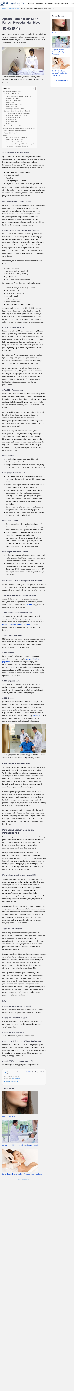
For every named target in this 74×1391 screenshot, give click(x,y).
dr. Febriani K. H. (27, 1072)
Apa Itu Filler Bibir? (9, 1116)
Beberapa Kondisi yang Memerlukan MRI (17, 111)
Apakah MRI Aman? (10, 133)
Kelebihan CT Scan (11, 106)
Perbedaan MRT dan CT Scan (13, 94)
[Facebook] (18, 28)
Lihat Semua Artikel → (24, 1180)
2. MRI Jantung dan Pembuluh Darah (16, 115)
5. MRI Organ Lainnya (12, 121)
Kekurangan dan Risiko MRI (14, 104)
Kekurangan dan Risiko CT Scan (15, 109)
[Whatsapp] (4, 28)
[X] (13, 28)
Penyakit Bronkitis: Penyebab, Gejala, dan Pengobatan (21, 1145)
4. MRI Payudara (11, 119)
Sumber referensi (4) (12, 1081)
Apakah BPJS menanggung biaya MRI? (17, 146)
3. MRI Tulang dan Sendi (13, 117)
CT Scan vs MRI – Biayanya (13, 98)
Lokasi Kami (39, 3)
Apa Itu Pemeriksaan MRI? (12, 91)
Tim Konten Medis (16, 1078)
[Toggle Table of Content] (33, 88)
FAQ (5, 135)
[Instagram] (9, 28)
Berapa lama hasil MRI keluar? (14, 140)
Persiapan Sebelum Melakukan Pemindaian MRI (19, 128)
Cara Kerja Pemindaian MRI (13, 126)
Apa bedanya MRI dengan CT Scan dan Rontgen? (20, 144)
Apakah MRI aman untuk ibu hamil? (16, 137)
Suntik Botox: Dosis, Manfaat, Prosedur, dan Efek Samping (23, 1174)
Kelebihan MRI (10, 102)
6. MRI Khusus (10, 124)
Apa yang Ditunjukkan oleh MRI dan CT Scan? (19, 96)
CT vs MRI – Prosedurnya (13, 100)
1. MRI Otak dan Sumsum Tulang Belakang (18, 113)
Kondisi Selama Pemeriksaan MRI (15, 131)
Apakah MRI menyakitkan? (14, 142)
